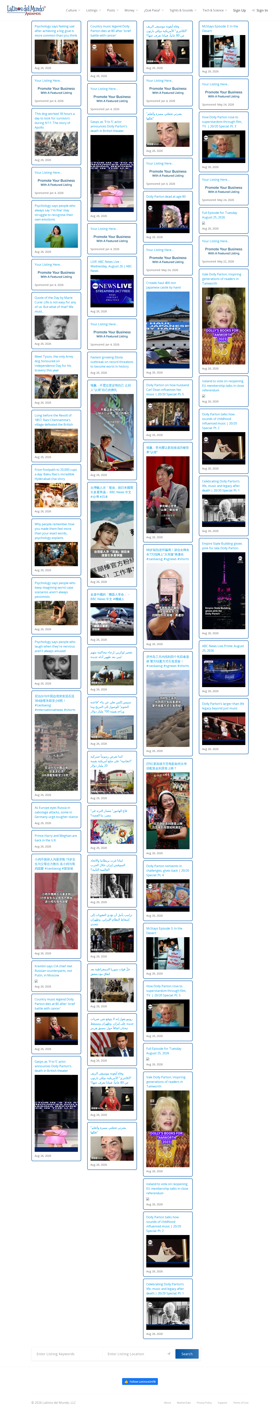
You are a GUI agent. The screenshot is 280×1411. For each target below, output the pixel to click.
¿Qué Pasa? (152, 10)
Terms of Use (241, 1402)
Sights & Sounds (181, 10)
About (167, 1402)
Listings (92, 10)
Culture (71, 10)
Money (129, 10)
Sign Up (239, 10)
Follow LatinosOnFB (140, 1381)
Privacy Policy (204, 1402)
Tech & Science (213, 10)
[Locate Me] (169, 1353)
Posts (111, 10)
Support (222, 1402)
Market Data (184, 1402)
